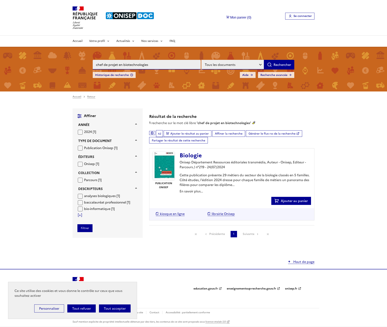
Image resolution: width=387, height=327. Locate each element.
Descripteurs (90, 188)
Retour (91, 97)
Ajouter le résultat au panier (189, 134)
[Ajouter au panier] (278, 201)
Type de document (95, 140)
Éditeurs (86, 156)
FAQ (172, 41)
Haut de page (303, 261)
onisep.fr (291, 289)
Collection (89, 172)
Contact (155, 312)
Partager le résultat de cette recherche (178, 140)
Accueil (78, 41)
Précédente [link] (217, 234)
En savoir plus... (191, 191)
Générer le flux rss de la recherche (272, 134)
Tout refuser (81, 308)
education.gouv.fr (206, 289)
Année (83, 124)
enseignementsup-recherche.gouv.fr (251, 289)
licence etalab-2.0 (215, 322)
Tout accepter (115, 308)
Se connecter (302, 16)
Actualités (123, 41)
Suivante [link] (248, 234)
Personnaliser (49, 308)
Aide (245, 75)
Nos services (149, 41)
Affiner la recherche (228, 134)
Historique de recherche (112, 75)
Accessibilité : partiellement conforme (188, 312)
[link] (196, 234)
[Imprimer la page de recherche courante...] (152, 133)
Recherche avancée (273, 75)
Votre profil (97, 41)
